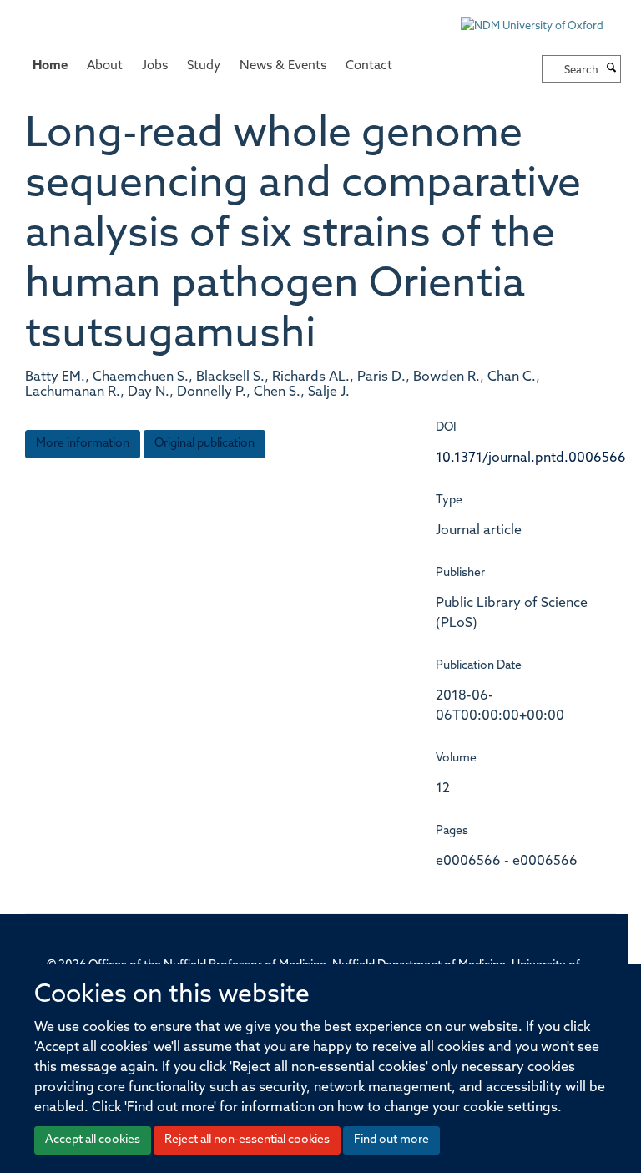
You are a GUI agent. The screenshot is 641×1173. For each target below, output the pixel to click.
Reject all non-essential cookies (247, 1140)
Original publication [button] (204, 443)
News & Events (283, 66)
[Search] (612, 69)
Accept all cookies (92, 1140)
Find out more (391, 1140)
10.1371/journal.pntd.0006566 (531, 458)
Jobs (155, 66)
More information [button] (82, 443)
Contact (369, 66)
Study (203, 66)
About (105, 66)
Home (50, 66)
